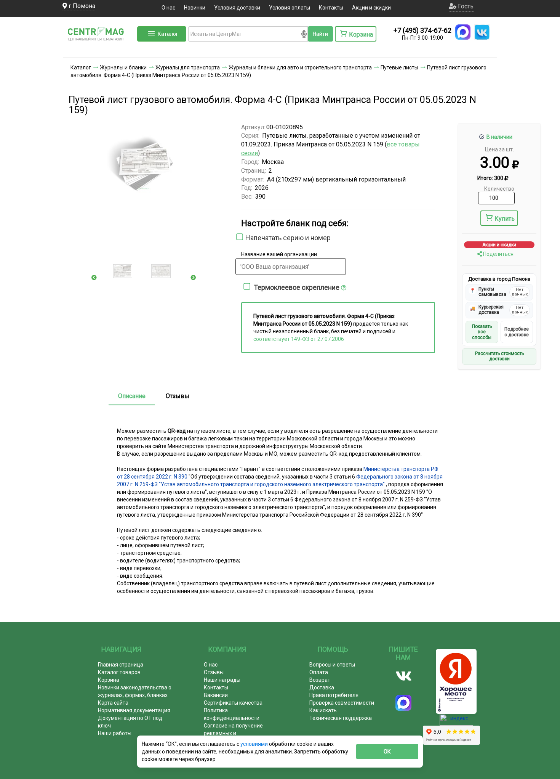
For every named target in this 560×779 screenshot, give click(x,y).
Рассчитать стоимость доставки (499, 356)
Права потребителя (333, 695)
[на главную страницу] (99, 50)
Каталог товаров (119, 672)
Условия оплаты (289, 8)
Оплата (318, 672)
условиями (254, 744)
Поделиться (498, 254)
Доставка (321, 687)
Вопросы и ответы (332, 665)
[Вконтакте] (403, 676)
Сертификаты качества (233, 703)
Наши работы (114, 733)
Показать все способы (482, 332)
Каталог (168, 34)
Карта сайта (113, 703)
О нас (168, 8)
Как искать (323, 710)
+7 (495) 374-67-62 (422, 30)
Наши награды (222, 680)
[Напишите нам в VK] (482, 32)
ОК (387, 751)
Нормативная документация (134, 710)
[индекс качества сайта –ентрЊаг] (456, 722)
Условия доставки (237, 8)
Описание (132, 396)
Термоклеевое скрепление (297, 287)
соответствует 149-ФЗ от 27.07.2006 (298, 339)
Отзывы (177, 396)
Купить (504, 218)
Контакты (331, 8)
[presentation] (94, 277)
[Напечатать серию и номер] (237, 239)
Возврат (319, 680)
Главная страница (120, 665)
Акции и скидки (371, 8)
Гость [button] (465, 6)
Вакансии (216, 695)
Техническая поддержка (340, 718)
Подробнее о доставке (516, 331)
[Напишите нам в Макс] (462, 32)
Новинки (194, 8)
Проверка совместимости (341, 703)
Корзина (108, 680)
